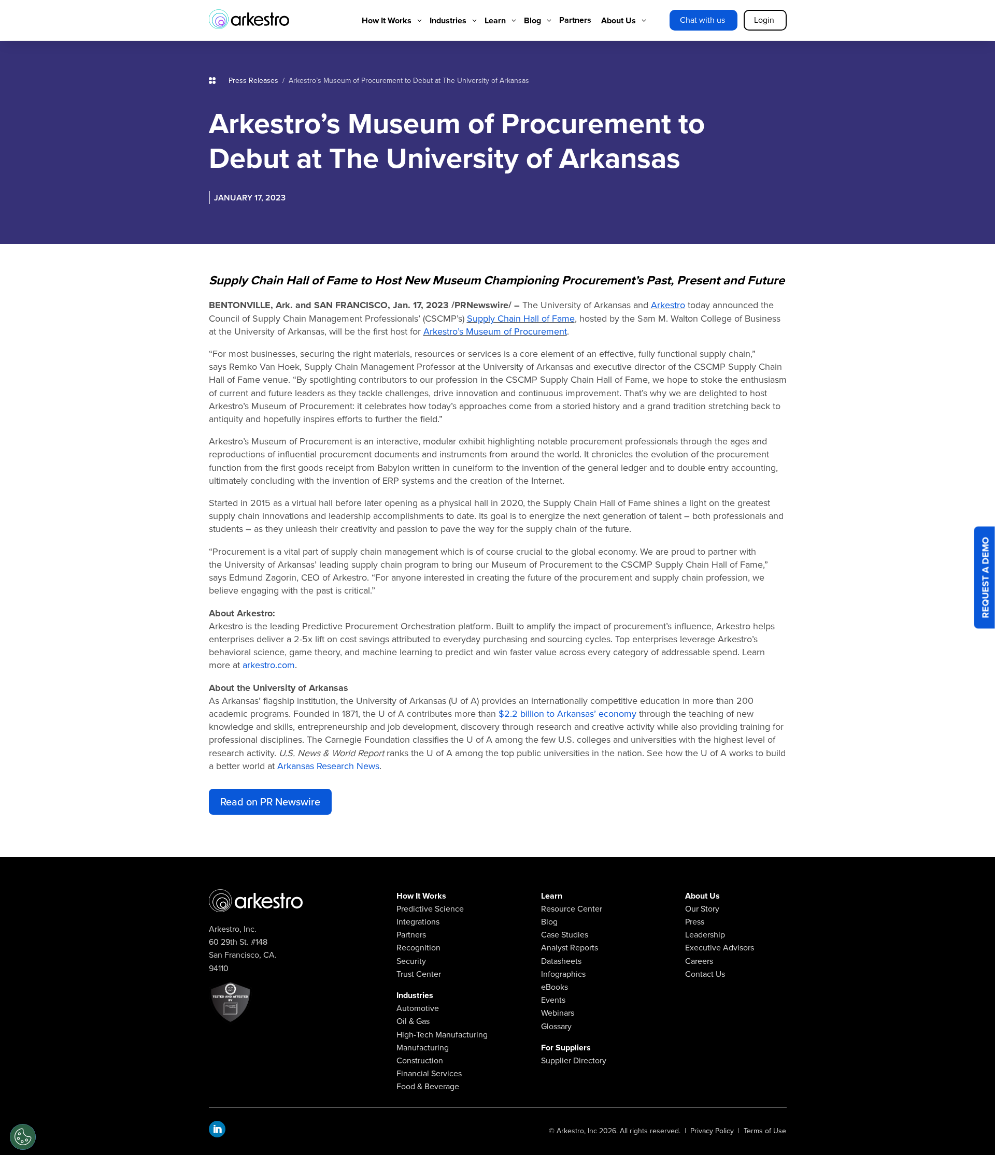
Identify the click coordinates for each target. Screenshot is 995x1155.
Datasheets (561, 961)
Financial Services (429, 1073)
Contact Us (705, 974)
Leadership (705, 935)
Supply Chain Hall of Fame (521, 318)
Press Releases (255, 80)
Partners (411, 935)
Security (411, 961)
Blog (549, 922)
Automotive (417, 1008)
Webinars (557, 1013)
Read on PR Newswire (270, 802)
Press (694, 922)
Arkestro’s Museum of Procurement (495, 331)
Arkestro (668, 305)
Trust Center (418, 974)
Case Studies (564, 935)
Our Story (702, 909)
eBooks (554, 987)
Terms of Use (765, 1130)
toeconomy (567, 713)
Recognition (418, 948)
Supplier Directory (573, 1060)
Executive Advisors (719, 948)
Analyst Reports (569, 948)
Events (553, 1000)
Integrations (417, 922)
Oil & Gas (413, 1021)
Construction (419, 1060)
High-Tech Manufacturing (442, 1035)
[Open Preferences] (23, 1137)
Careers (699, 961)
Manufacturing (422, 1047)
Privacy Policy (712, 1130)
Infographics (563, 974)
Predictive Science (430, 909)
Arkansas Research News (328, 766)
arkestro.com (269, 665)
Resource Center (571, 909)
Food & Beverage (427, 1086)
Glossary (556, 1026)
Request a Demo (985, 577)
